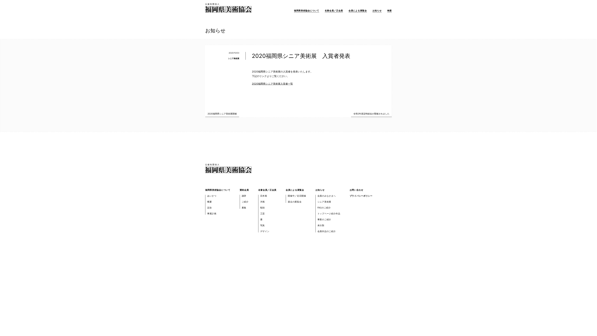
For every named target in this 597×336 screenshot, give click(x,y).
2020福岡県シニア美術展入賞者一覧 (272, 83)
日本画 (263, 195)
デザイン (264, 231)
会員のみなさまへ (326, 195)
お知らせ (377, 10)
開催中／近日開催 (297, 195)
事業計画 (211, 213)
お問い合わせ (356, 190)
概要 (209, 201)
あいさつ (211, 195)
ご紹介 (245, 201)
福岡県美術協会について (306, 10)
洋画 (262, 201)
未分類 (320, 225)
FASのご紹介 (324, 207)
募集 (244, 207)
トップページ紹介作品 (328, 213)
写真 (262, 225)
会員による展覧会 (358, 10)
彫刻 (262, 207)
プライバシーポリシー (361, 195)
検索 (389, 10)
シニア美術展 (233, 58)
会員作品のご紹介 (326, 231)
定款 (209, 207)
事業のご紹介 (324, 219)
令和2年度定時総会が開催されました (371, 113)
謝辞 (244, 195)
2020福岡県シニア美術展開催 (222, 113)
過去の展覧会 (294, 201)
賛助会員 (244, 190)
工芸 (262, 213)
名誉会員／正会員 (334, 10)
